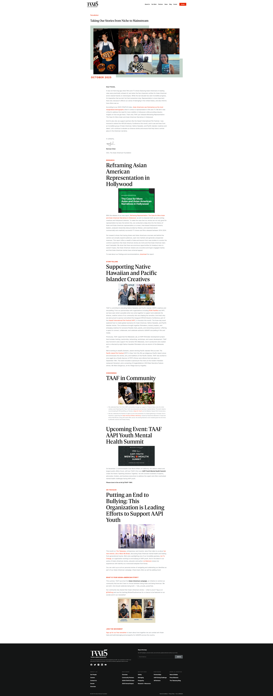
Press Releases (174, 677)
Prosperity (141, 680)
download (143, 254)
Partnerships (157, 674)
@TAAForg (109, 592)
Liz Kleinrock (147, 561)
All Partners (157, 680)
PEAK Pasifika (153, 310)
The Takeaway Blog (175, 680)
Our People (93, 674)
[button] (147, 4)
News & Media (174, 674)
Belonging (141, 677)
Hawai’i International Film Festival (120, 320)
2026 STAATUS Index (128, 680)
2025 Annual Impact (128, 683)
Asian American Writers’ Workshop (132, 415)
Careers (92, 677)
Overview (93, 686)
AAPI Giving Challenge (160, 677)
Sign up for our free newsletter (116, 632)
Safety (140, 674)
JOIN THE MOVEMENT (114, 629)
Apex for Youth (138, 411)
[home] (113, 4)
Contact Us (93, 680)
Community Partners (128, 677)
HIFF (133, 320)
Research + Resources (144, 683)
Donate (183, 4)
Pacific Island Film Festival (115, 353)
